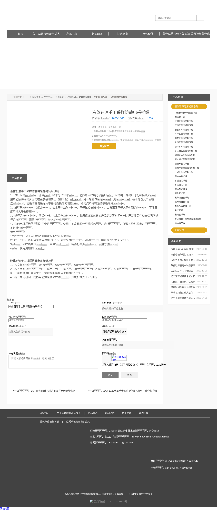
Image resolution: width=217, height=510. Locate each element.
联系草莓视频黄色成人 (198, 33)
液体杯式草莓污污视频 (185, 159)
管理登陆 (122, 430)
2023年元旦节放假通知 (182, 271)
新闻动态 (97, 33)
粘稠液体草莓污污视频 (185, 155)
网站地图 (4, 508)
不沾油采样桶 (181, 176)
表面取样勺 (180, 215)
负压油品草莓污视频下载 (186, 151)
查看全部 (179, 229)
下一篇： (95, 390)
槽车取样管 (180, 193)
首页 (20, 33)
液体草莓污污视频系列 (186, 106)
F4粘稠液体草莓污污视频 (186, 113)
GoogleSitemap (160, 436)
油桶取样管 (180, 117)
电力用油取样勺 (182, 198)
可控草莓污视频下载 (184, 134)
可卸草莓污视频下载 (184, 125)
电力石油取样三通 (183, 206)
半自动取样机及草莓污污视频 (188, 219)
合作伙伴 (148, 33)
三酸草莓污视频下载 (184, 172)
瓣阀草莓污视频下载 (184, 142)
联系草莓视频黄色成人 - (183, 2)
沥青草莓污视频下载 (184, 147)
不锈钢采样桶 (181, 181)
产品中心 (71, 33)
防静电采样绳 (181, 189)
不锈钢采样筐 (181, 185)
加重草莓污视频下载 (184, 138)
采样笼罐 (179, 210)
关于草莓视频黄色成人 (46, 33)
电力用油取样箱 (182, 202)
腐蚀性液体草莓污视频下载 (187, 168)
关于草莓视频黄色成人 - (161, 2)
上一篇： (21, 390)
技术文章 (122, 33)
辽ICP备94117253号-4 (141, 494)
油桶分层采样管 (182, 164)
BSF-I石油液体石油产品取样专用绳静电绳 (53, 390)
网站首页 (36, 97)
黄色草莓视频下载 (202, 2)
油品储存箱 (180, 223)
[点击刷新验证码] (119, 358)
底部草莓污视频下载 (184, 121)
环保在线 (154, 430)
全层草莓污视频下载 (184, 130)
